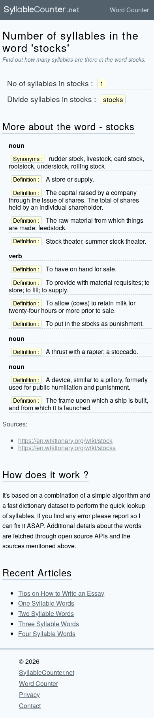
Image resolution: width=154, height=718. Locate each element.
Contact (30, 705)
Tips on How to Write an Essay (61, 593)
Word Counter (129, 9)
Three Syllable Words (48, 623)
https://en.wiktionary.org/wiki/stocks (67, 447)
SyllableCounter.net (46, 672)
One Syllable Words (46, 603)
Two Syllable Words (46, 613)
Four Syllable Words (46, 633)
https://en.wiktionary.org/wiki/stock (65, 440)
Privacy (29, 694)
